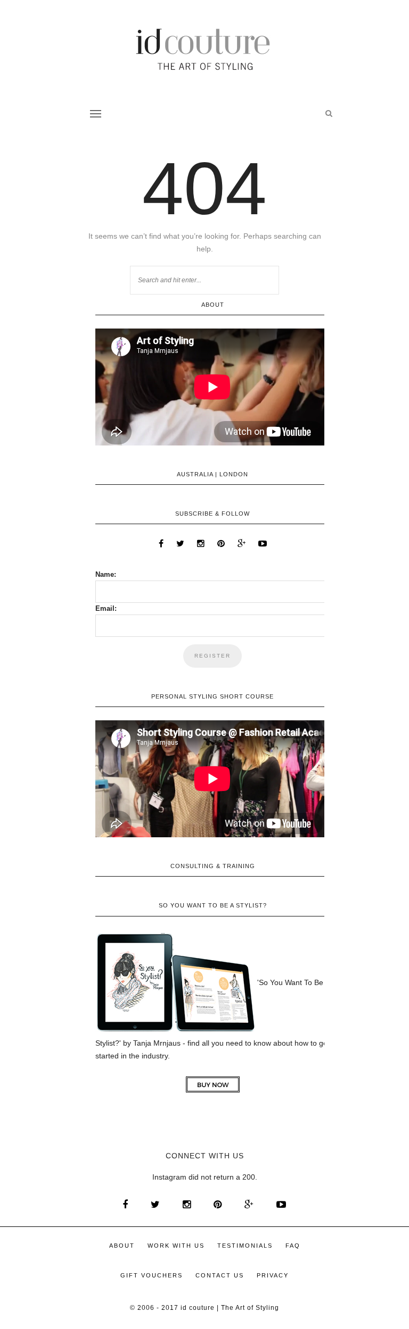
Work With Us (176, 1245)
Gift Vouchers (151, 1275)
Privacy (273, 1275)
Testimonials (245, 1245)
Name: (105, 574)
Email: (106, 608)
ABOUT (122, 1245)
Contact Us (219, 1275)
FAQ (292, 1245)
